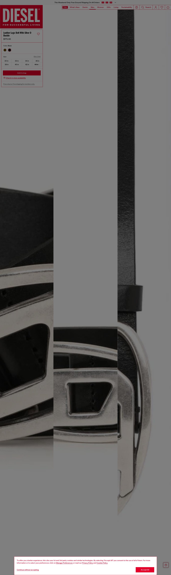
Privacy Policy (87, 563)
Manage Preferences (64, 563)
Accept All (145, 570)
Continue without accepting (28, 570)
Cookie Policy (102, 563)
